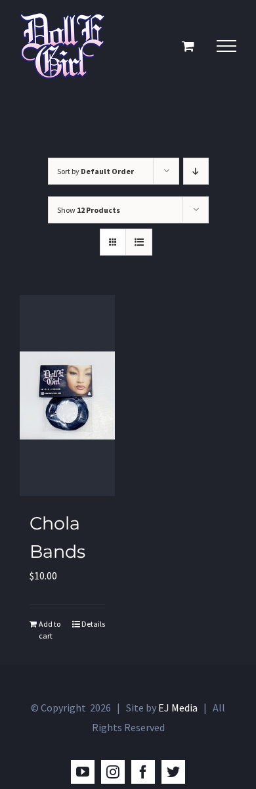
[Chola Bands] (67, 395)
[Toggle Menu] (226, 46)
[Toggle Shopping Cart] (188, 46)
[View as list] (139, 242)
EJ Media (178, 707)
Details (93, 624)
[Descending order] (196, 171)
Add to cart (49, 630)
